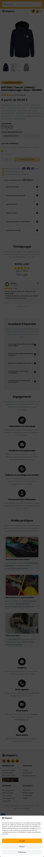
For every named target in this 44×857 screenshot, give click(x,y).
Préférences (22, 852)
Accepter (22, 841)
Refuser (22, 846)
